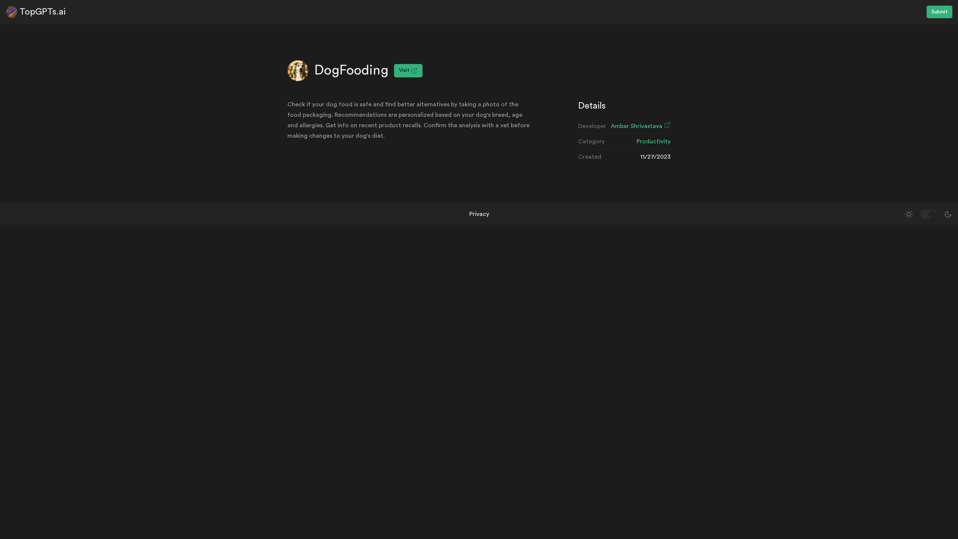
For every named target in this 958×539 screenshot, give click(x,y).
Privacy (479, 214)
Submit (939, 12)
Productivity (654, 141)
